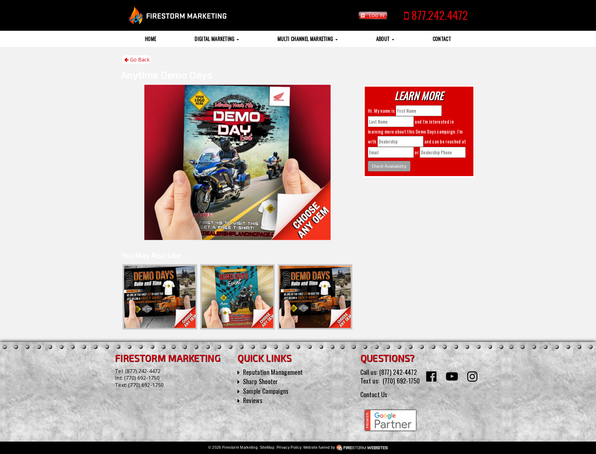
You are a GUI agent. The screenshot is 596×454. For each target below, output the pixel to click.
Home (150, 39)
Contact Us (373, 394)
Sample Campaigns (266, 391)
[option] (160, 296)
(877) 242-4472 (142, 371)
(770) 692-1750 (142, 378)
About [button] (383, 39)
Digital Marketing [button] (215, 39)
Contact (442, 39)
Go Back (139, 59)
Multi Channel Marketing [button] (306, 39)
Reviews (252, 400)
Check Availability (389, 166)
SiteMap (267, 447)
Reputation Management (273, 372)
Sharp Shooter (260, 381)
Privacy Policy (289, 447)
